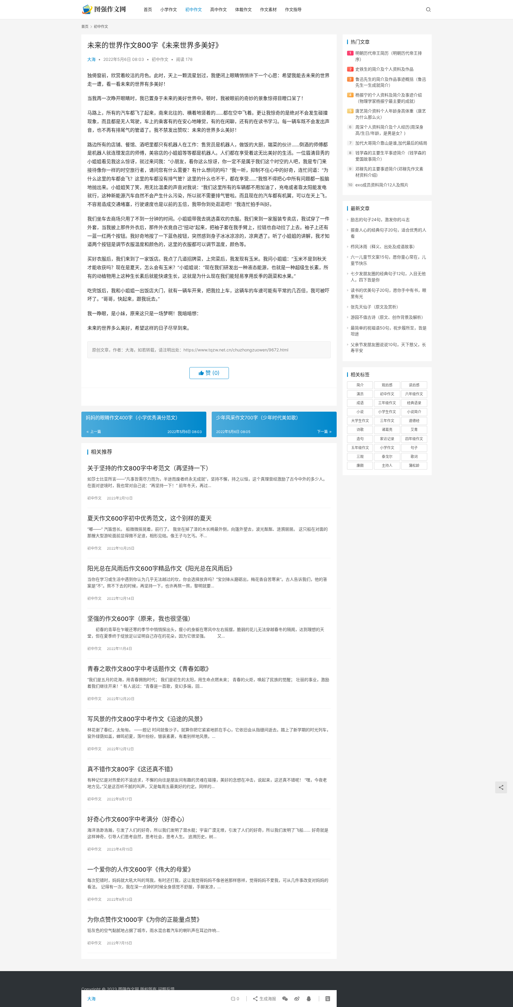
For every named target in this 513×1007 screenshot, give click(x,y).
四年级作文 (414, 439)
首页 (148, 9)
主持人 (387, 465)
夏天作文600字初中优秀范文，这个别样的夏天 (149, 518)
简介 (360, 385)
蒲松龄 (414, 465)
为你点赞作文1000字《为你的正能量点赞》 (144, 919)
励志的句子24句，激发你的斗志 (380, 219)
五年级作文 (360, 447)
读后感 (414, 385)
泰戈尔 (387, 456)
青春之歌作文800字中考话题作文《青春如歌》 (149, 669)
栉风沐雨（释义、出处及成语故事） (384, 246)
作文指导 (293, 9)
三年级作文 (387, 403)
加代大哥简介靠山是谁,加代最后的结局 (391, 142)
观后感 (387, 385)
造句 (360, 439)
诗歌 (360, 429)
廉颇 (360, 465)
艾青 (414, 429)
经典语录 (414, 403)
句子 (414, 447)
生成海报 (267, 998)
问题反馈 (166, 989)
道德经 (414, 420)
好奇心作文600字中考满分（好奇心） (137, 819)
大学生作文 (360, 420)
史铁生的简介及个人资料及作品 (384, 69)
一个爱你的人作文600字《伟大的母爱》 (140, 869)
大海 (91, 59)
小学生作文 (387, 412)
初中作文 (193, 9)
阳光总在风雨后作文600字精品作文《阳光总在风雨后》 (161, 568)
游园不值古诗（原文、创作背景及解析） (388, 317)
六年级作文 (414, 394)
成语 (360, 403)
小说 (360, 412)
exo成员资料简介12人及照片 (381, 184)
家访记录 (387, 439)
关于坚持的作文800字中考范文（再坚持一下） (149, 468)
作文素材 (268, 9)
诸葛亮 (387, 429)
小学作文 (168, 9)
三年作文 (387, 420)
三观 (360, 456)
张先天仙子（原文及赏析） (375, 306)
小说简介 (414, 412)
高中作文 (218, 9)
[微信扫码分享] (285, 998)
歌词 (414, 456)
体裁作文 (243, 9)
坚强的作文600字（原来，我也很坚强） (140, 618)
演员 (360, 394)
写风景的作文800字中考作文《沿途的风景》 (146, 719)
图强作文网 (128, 989)
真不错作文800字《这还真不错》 (131, 769)
